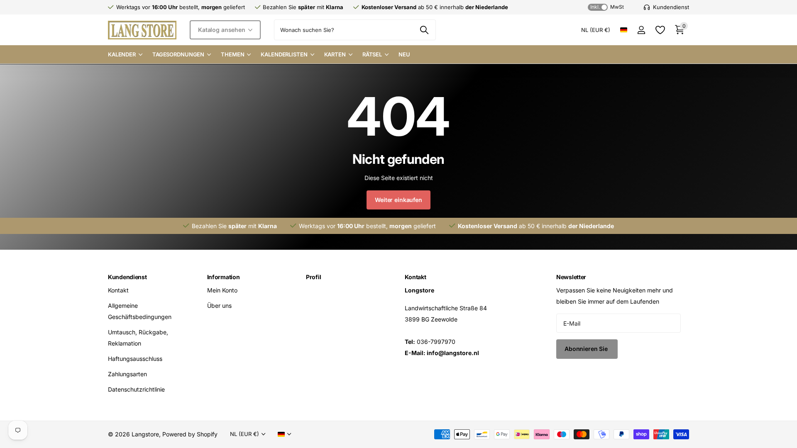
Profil (313, 276)
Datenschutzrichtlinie (136, 389)
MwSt (607, 7)
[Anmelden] (641, 30)
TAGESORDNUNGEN (178, 54)
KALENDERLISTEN (284, 54)
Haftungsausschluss (135, 358)
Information (223, 276)
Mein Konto (222, 290)
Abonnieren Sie (587, 348)
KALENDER (122, 54)
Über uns (219, 305)
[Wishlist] (660, 30)
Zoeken (424, 29)
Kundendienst (127, 276)
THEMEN (232, 54)
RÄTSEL (372, 54)
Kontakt (118, 290)
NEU (404, 54)
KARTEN (335, 54)
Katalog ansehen (222, 29)
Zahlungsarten (127, 373)
